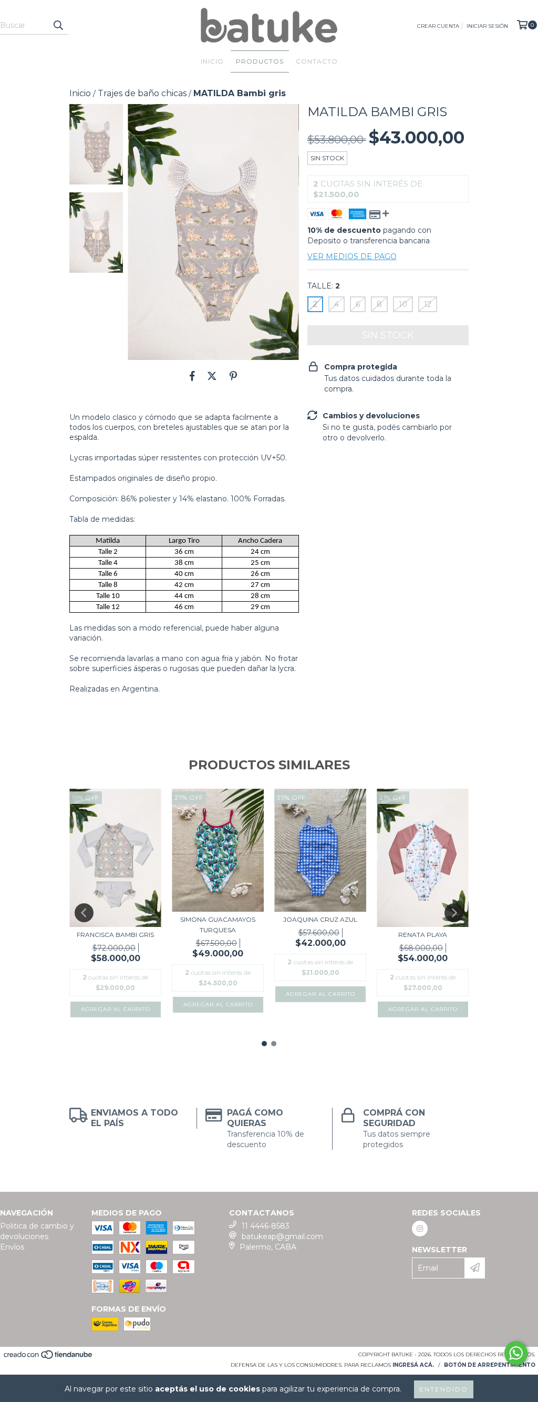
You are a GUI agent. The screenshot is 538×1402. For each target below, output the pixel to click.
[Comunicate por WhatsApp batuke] (515, 1353)
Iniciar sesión (487, 26)
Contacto (317, 61)
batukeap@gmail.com (282, 1236)
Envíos (12, 1247)
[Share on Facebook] (192, 375)
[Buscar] (57, 25)
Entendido (443, 1389)
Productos (260, 61)
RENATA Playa (422, 935)
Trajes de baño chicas (142, 93)
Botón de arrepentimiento (489, 1365)
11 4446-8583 (265, 1226)
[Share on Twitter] (212, 375)
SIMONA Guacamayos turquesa (217, 924)
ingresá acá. (413, 1365)
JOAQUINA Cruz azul (320, 919)
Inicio (212, 61)
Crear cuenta (438, 26)
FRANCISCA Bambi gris (115, 935)
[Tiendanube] (49, 1357)
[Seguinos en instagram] (420, 1228)
